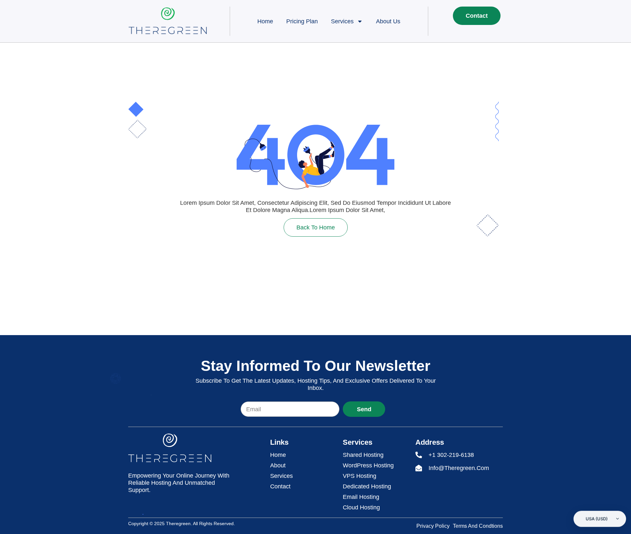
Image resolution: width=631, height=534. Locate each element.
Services (342, 21)
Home (265, 21)
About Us (388, 21)
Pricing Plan (302, 21)
